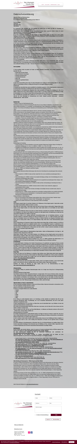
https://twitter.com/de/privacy (20, 348)
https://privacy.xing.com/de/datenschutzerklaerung (24, 355)
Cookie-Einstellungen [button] (56, 442)
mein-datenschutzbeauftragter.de (32, 384)
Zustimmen (71, 442)
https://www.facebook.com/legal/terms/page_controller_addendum (36, 330)
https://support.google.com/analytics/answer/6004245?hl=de (24, 265)
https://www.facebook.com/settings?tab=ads (41, 339)
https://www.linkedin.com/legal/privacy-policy (23, 352)
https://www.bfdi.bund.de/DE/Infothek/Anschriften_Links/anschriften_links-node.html (28, 44)
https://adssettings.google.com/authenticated (39, 344)
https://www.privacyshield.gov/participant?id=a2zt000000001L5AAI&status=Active (29, 345)
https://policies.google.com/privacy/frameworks (36, 358)
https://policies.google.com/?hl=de (21, 358)
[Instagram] (29, 432)
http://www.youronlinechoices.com (57, 339)
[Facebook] (32, 432)
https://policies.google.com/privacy (21, 344)
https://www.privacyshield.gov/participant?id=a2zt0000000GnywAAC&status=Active (35, 340)
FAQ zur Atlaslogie (18, 424)
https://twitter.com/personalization (36, 348)
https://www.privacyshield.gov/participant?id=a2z (26, 353)
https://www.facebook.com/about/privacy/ (22, 339)
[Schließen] (75, 442)
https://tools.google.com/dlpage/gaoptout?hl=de (26, 257)
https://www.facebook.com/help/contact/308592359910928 (24, 333)
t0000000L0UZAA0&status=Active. (41, 353)
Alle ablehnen (64, 442)
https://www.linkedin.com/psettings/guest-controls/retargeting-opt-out (47, 352)
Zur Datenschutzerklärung (14, 442)
